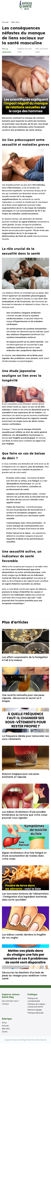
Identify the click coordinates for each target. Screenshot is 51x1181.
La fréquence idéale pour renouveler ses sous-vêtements (25, 737)
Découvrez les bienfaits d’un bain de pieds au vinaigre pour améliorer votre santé (24, 975)
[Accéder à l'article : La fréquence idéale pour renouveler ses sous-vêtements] (25, 720)
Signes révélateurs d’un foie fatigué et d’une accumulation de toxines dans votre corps (24, 855)
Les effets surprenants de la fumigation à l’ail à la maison (25, 659)
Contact (5, 1004)
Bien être (15, 22)
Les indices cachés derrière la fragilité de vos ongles (24, 936)
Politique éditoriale (35, 1013)
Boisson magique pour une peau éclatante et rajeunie (20, 775)
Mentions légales (34, 1010)
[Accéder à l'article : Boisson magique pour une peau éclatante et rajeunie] (25, 758)
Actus (4, 1022)
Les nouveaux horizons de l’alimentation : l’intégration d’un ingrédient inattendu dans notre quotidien (25, 896)
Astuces (5, 1025)
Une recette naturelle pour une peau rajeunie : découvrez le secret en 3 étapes (23, 698)
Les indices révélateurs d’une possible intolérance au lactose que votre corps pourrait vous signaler (24, 814)
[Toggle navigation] (4, 5)
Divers (4, 1031)
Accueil (5, 22)
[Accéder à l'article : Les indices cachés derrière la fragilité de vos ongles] (25, 918)
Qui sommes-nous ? (10, 1001)
